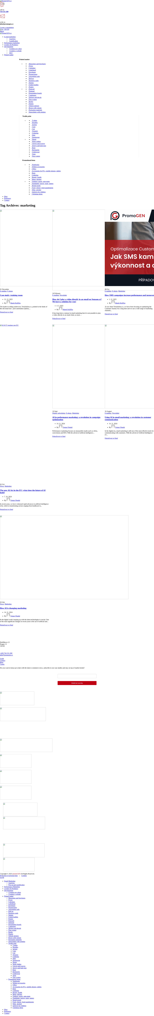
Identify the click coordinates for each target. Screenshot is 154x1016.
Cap (33, 129)
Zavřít (2, 877)
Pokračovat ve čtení (6, 312)
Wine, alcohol (36, 190)
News (2, 486)
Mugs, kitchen (36, 179)
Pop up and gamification (16, 885)
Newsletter (63, 295)
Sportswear (35, 137)
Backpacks (35, 150)
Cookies (24, 876)
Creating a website (15, 51)
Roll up (31, 78)
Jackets (34, 125)
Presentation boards (35, 93)
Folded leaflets (33, 85)
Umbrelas (35, 133)
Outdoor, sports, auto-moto (41, 181)
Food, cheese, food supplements (42, 188)
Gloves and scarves (38, 143)
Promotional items (14, 979)
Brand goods (36, 186)
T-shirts (34, 120)
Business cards (33, 81)
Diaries (31, 104)
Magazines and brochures (37, 64)
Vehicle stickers (33, 106)
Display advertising (58, 413)
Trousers (35, 131)
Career (2, 664)
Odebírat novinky (77, 683)
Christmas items (37, 194)
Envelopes (32, 72)
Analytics (12, 39)
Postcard (31, 89)
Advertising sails (34, 76)
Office (34, 169)
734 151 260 (4, 11)
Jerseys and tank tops (39, 146)
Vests (34, 154)
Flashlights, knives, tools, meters (42, 183)
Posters (31, 87)
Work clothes (36, 141)
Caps (33, 127)
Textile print (12, 943)
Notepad (31, 91)
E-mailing (3, 291)
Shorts (34, 139)
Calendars (31, 68)
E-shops (10, 291)
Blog (1, 662)
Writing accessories (38, 167)
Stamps (31, 83)
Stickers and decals (34, 97)
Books (30, 102)
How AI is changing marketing (13, 608)
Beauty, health (36, 177)
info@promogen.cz (6, 655)
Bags (33, 148)
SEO (10, 53)
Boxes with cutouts (34, 108)
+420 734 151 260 (6, 653)
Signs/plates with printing (37, 112)
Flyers (30, 66)
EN (7, 29)
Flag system (32, 99)
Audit (2, 659)
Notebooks (35, 165)
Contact (2, 660)
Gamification (13, 41)
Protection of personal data (9, 876)
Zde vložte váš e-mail (66, 672)
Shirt (33, 135)
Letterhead (32, 70)
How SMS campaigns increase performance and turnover (129, 295)
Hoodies (35, 123)
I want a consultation (7, 27)
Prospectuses (32, 74)
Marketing (121, 291)
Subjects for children (39, 192)
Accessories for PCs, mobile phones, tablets (46, 171)
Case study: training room (11, 295)
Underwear (35, 152)
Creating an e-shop (15, 49)
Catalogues (32, 95)
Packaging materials (35, 110)
